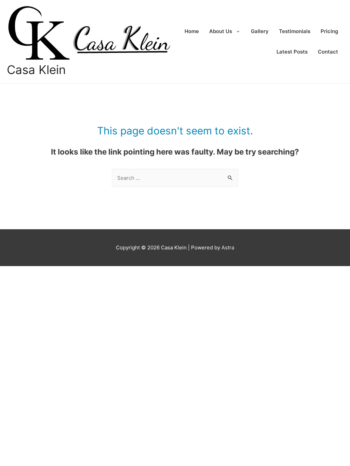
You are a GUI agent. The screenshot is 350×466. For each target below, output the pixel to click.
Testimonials (294, 31)
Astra (227, 247)
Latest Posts (292, 51)
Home (192, 31)
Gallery (260, 31)
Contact (328, 51)
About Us (220, 31)
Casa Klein (36, 69)
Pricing (329, 31)
